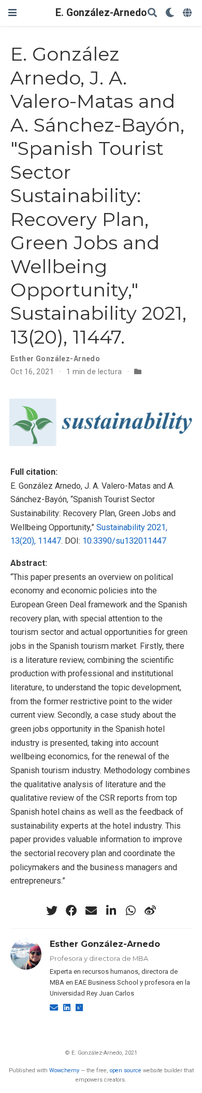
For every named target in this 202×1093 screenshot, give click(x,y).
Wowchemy (64, 1070)
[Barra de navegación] (12, 13)
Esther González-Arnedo (55, 358)
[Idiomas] (188, 13)
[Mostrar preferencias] (170, 13)
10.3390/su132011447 (124, 541)
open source (125, 1070)
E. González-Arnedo (101, 13)
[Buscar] (152, 13)
